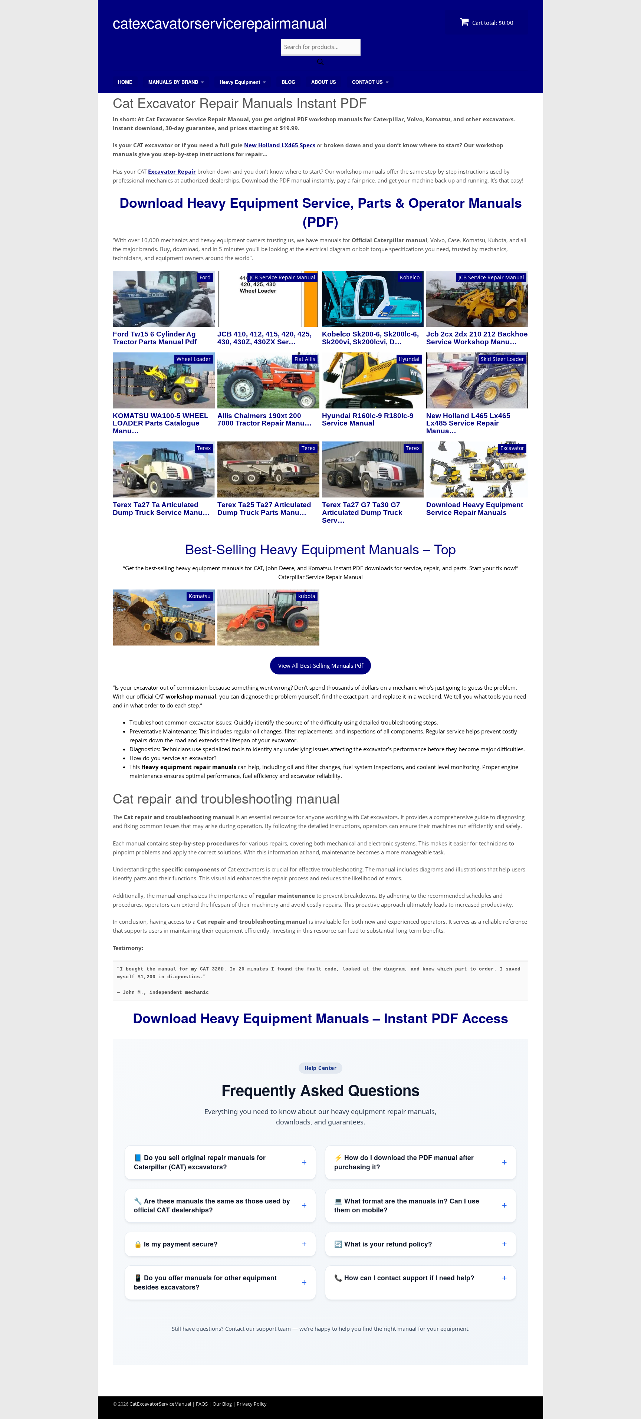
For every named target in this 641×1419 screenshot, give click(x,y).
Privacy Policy (252, 1403)
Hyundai (409, 358)
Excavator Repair (172, 171)
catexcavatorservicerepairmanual (220, 22)
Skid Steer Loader (502, 358)
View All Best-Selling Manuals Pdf (320, 665)
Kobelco (410, 277)
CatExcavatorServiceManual (160, 1403)
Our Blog (222, 1403)
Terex (204, 447)
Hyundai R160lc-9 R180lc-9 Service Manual (368, 419)
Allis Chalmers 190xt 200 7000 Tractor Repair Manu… (264, 419)
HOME (125, 81)
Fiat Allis (305, 358)
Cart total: (492, 22)
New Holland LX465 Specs (279, 145)
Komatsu (200, 596)
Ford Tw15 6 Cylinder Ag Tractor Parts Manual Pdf (155, 338)
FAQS (202, 1403)
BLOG (288, 81)
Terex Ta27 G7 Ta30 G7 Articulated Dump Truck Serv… (362, 512)
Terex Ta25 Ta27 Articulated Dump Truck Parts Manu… (264, 508)
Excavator (512, 447)
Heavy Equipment (240, 81)
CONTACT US (367, 81)
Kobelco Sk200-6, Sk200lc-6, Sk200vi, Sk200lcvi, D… (370, 338)
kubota (306, 596)
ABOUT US (323, 81)
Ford (205, 277)
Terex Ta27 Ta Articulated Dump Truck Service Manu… (161, 508)
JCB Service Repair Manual (282, 277)
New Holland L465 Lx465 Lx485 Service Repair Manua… (468, 423)
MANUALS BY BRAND (173, 81)
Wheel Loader (194, 358)
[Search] (320, 63)
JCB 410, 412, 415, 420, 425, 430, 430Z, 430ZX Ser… (264, 338)
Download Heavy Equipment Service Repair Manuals (474, 508)
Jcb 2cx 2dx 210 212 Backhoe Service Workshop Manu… (477, 338)
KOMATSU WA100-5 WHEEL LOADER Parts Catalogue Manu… (160, 423)
